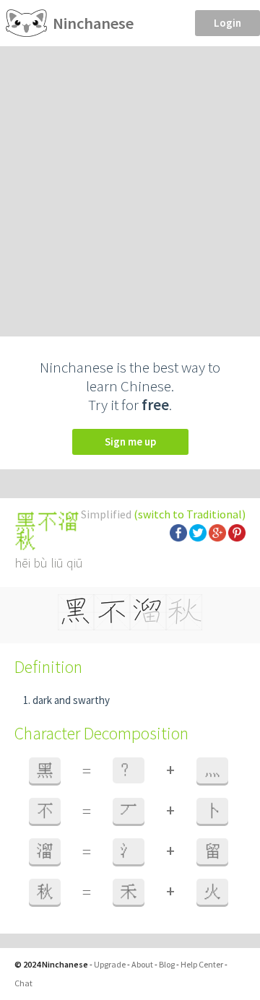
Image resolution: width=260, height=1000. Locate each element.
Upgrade (110, 964)
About (142, 964)
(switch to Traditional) (190, 514)
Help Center (202, 964)
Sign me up (130, 441)
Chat (23, 983)
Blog (167, 964)
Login (227, 23)
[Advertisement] (130, 183)
